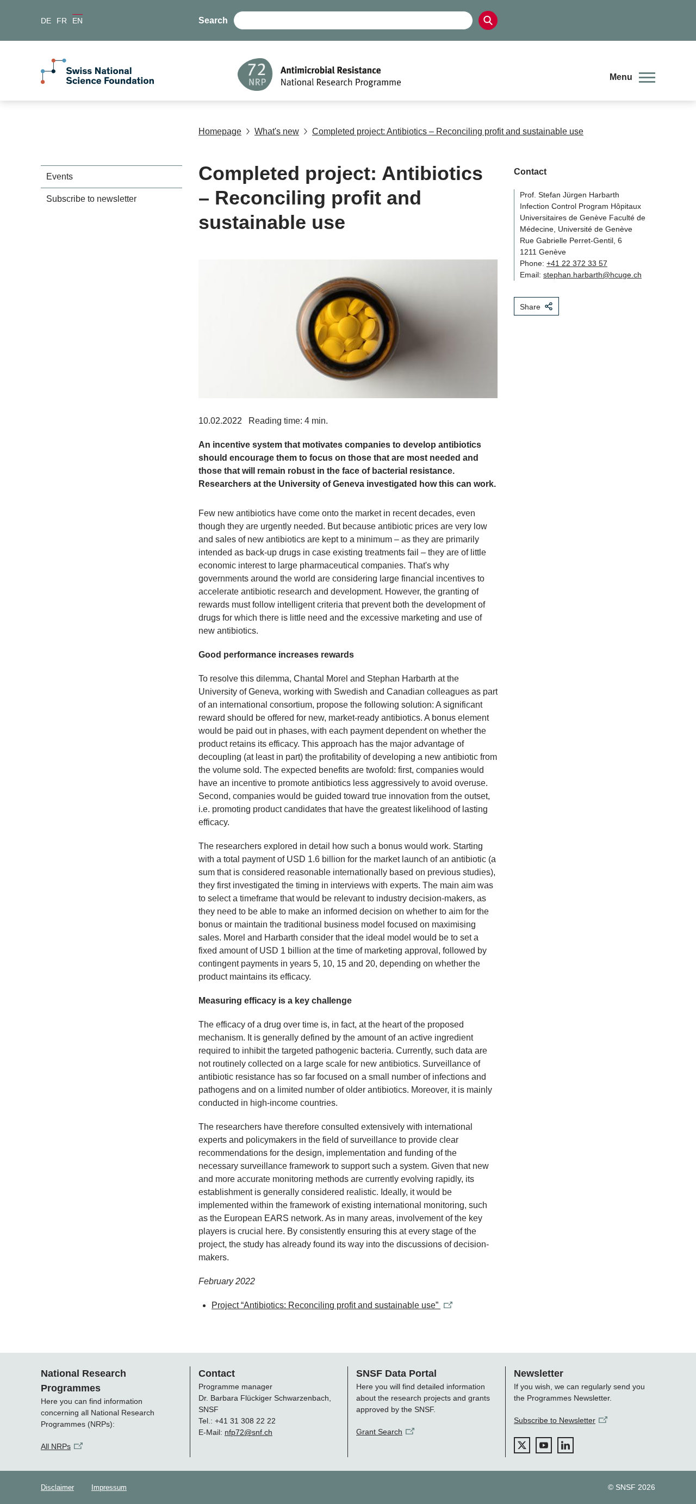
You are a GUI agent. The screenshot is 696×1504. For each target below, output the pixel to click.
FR (62, 20)
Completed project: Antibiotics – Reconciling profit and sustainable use (447, 131)
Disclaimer (57, 1487)
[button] (632, 77)
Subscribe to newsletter (91, 198)
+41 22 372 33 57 (576, 263)
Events (59, 176)
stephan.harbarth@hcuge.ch (592, 274)
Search (213, 20)
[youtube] (544, 1445)
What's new (276, 131)
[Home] (415, 74)
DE (46, 20)
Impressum (109, 1487)
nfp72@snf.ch (248, 1432)
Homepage (219, 131)
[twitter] (522, 1445)
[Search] (488, 20)
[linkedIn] (565, 1445)
